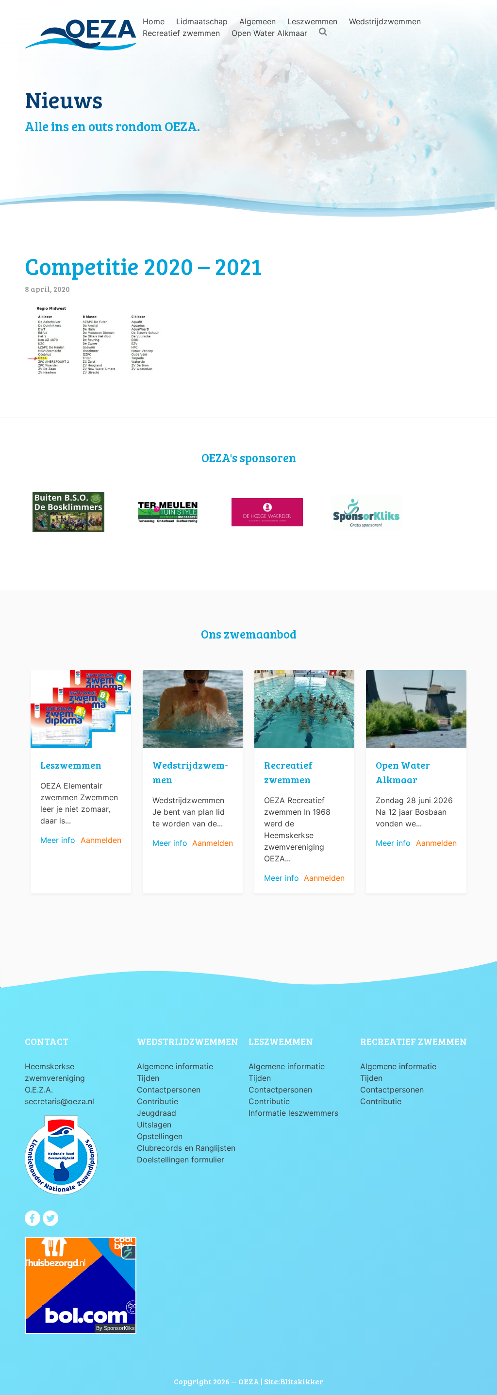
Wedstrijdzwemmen (385, 21)
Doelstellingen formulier (180, 1159)
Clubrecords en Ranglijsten (186, 1148)
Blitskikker (301, 1381)
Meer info (57, 840)
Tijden (148, 1078)
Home (154, 21)
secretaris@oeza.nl (59, 1101)
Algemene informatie (175, 1066)
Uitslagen (154, 1124)
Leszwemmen (312, 21)
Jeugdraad (156, 1113)
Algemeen (257, 21)
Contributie (157, 1101)
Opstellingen (159, 1136)
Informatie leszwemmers (293, 1113)
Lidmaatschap (202, 21)
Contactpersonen (168, 1089)
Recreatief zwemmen (181, 33)
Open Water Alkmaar (269, 33)
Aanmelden (101, 840)
